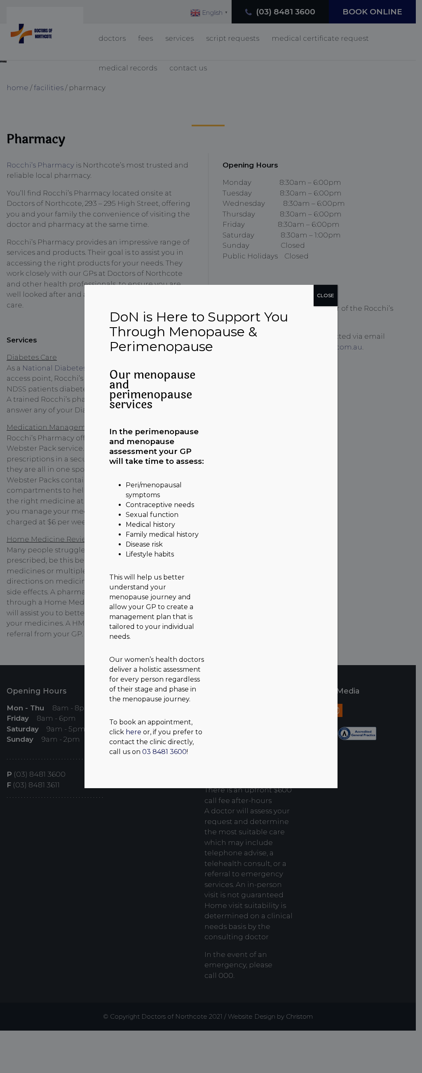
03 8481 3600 (164, 752)
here (133, 732)
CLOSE (325, 295)
